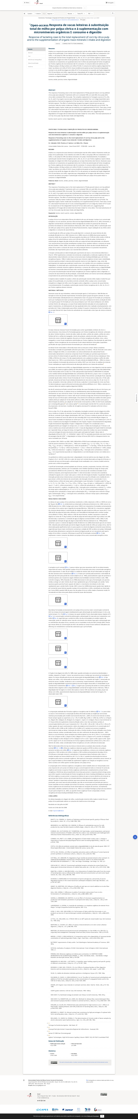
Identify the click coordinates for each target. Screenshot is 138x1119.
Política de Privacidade (93, 1116)
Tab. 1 (52, 312)
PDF (89, 13)
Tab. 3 (100, 533)
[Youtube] (44, 1101)
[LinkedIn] (41, 1101)
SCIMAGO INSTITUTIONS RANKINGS (73, 43)
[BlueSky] (38, 1101)
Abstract (30, 52)
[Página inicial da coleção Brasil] (29, 1097)
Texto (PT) (80, 13)
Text (29, 56)
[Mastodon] (39, 1101)
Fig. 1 (68, 567)
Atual (44, 13)
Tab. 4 (102, 677)
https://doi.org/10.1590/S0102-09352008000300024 (65, 20)
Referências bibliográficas (35, 59)
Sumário (30, 13)
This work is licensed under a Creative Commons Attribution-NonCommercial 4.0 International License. (83, 1062)
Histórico (30, 66)
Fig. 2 (66, 614)
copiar (82, 20)
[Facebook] (43, 1101)
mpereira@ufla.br (58, 811)
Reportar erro (136, 398)
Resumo (70, 13)
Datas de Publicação (33, 63)
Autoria (58, 43)
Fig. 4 (56, 618)
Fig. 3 (51, 616)
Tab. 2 (61, 504)
